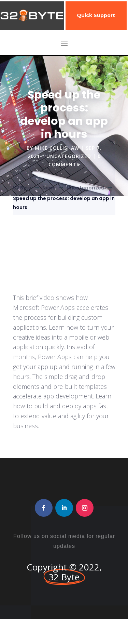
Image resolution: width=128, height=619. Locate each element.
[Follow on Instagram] (85, 508)
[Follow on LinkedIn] (64, 508)
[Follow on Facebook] (44, 508)
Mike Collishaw (57, 148)
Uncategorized (68, 156)
